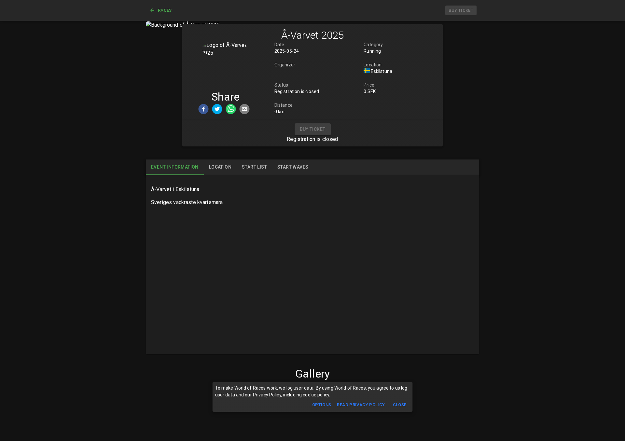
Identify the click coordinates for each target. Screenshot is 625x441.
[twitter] (217, 110)
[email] (244, 110)
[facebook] (203, 110)
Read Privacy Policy (361, 404)
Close (400, 404)
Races (165, 10)
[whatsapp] (231, 110)
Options (321, 404)
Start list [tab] (254, 167)
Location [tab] (220, 167)
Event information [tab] (175, 167)
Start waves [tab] (292, 167)
